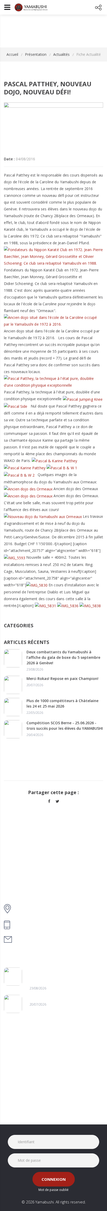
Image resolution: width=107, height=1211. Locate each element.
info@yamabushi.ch (35, 939)
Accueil (12, 54)
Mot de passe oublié (53, 1190)
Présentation (35, 54)
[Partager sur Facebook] (49, 801)
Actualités (61, 54)
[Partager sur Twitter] (57, 801)
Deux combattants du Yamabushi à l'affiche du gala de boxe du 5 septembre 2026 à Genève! (63, 657)
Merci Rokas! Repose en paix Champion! (62, 678)
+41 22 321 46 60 (31, 924)
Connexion (54, 1179)
